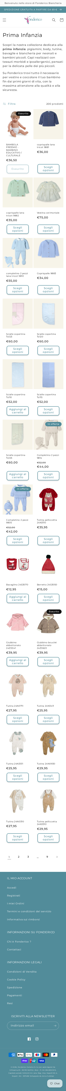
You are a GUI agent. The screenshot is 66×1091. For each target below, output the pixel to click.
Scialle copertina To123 (15, 335)
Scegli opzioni (48, 168)
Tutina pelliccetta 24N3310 (47, 823)
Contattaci (14, 949)
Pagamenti (14, 995)
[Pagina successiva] (57, 857)
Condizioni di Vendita (22, 971)
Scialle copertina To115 (46, 396)
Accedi (11, 887)
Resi (10, 1003)
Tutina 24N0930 (46, 763)
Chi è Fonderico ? (19, 941)
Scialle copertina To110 (15, 396)
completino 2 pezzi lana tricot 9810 (17, 274)
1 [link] (9, 857)
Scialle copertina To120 (46, 335)
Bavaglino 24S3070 (17, 584)
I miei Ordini (15, 903)
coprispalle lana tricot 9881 (46, 146)
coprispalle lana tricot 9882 (15, 214)
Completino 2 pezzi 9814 (48, 456)
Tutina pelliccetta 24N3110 (47, 521)
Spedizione (14, 987)
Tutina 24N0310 (15, 821)
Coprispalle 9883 (46, 273)
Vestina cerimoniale (48, 212)
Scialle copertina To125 (15, 456)
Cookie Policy (16, 979)
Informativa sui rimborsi (23, 919)
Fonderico (22, 1067)
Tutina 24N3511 (14, 763)
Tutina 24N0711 (14, 706)
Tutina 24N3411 (45, 706)
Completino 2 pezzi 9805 (17, 521)
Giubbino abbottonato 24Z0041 (13, 645)
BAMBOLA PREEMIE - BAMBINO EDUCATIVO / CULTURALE (14, 150)
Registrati (13, 895)
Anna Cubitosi (48, 1076)
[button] (4, 20)
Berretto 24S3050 (47, 584)
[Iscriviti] (55, 1026)
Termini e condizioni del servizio (29, 911)
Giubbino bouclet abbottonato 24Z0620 (47, 645)
